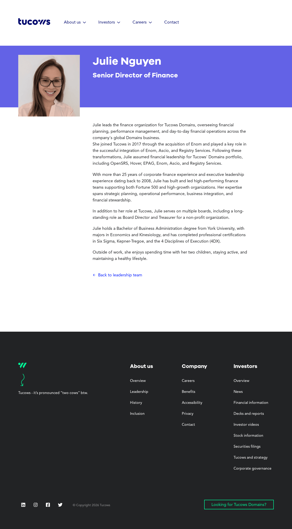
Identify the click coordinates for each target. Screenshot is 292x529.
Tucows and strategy (251, 458)
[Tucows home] (34, 23)
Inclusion (137, 414)
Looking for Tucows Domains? (238, 505)
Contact (171, 22)
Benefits (188, 392)
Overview (138, 381)
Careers (188, 381)
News (238, 392)
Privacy (187, 414)
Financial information (251, 403)
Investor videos (246, 425)
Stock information (248, 436)
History (136, 403)
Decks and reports (249, 414)
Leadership (139, 392)
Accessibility (192, 403)
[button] (75, 23)
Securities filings (247, 447)
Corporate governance (252, 469)
